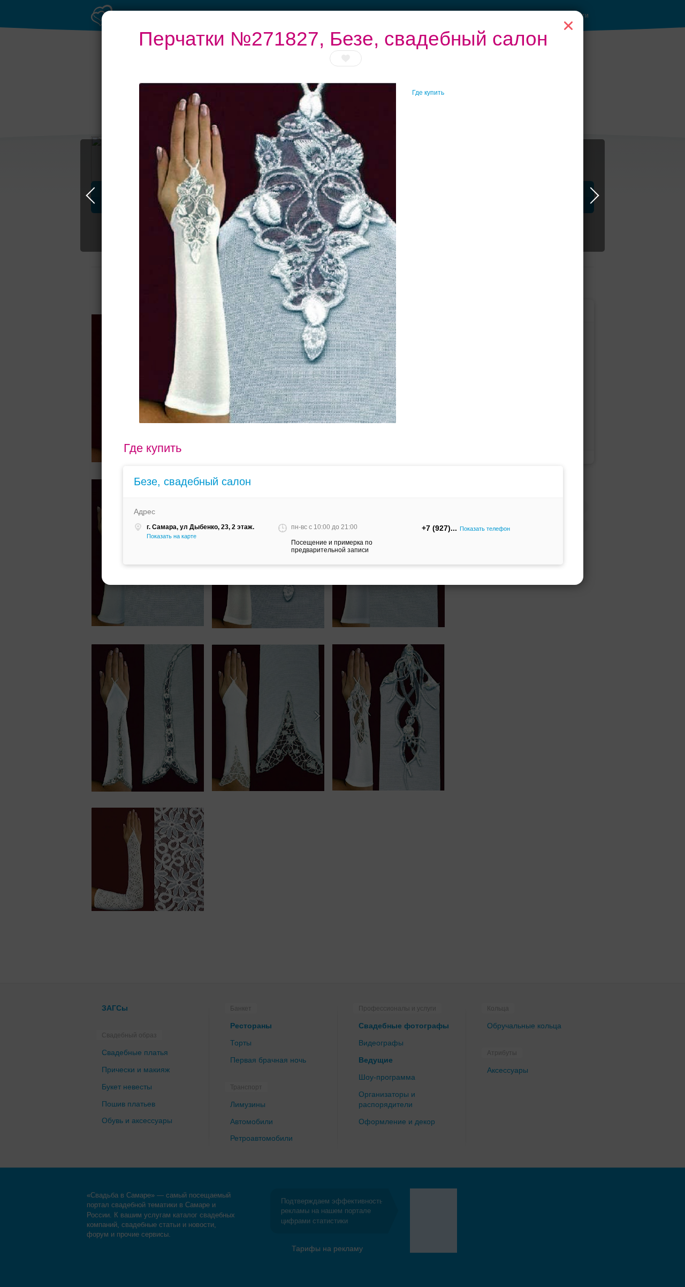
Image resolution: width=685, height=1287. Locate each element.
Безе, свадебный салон (192, 481)
